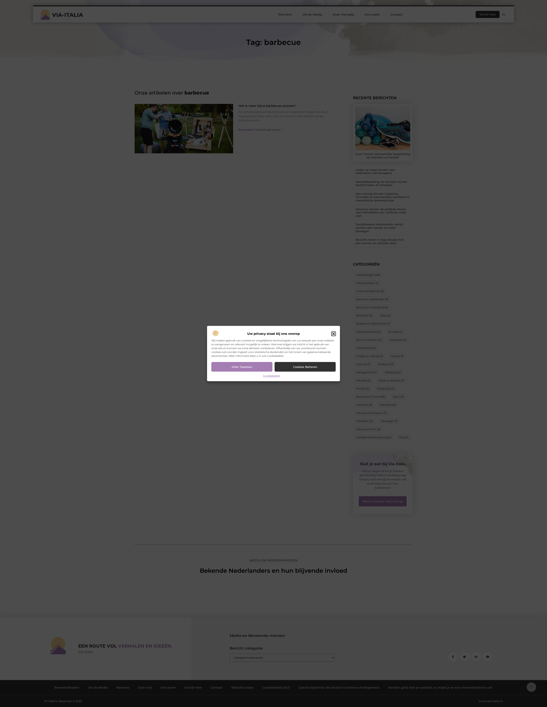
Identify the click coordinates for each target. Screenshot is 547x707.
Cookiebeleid (271, 376)
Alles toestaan (242, 367)
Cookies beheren (305, 367)
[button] (333, 334)
